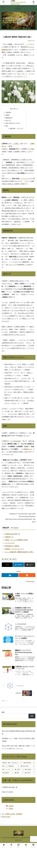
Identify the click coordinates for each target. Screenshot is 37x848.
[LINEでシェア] (31, 631)
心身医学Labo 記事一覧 (12, 534)
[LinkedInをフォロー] (10, 575)
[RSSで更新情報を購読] (27, 575)
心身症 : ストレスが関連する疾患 (16, 540)
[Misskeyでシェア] (31, 625)
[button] (29, 564)
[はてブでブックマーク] (23, 631)
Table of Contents (7, 792)
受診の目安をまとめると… (13, 123)
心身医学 (14, 559)
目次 (11, 108)
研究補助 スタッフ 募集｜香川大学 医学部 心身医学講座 (18, 740)
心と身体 (31, 149)
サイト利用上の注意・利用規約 (12, 814)
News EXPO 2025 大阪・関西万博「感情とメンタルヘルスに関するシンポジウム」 (18, 747)
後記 (6, 126)
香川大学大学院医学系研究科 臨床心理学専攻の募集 (18, 732)
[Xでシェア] (6, 625)
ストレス (24, 178)
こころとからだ (15, 441)
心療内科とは (27, 449)
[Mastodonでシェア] (14, 625)
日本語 (11, 808)
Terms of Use (6, 816)
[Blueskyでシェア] (23, 625)
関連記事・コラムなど (16, 128)
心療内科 (8, 112)
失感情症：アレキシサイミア (14, 549)
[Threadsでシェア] (14, 631)
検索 (3, 712)
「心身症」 (16, 143)
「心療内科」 (19, 71)
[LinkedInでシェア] (18, 636)
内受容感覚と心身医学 (11, 546)
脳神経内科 (8, 118)
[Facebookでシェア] (6, 631)
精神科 (7, 115)
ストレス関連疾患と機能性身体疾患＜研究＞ (19, 552)
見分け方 (8, 120)
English (11, 806)
